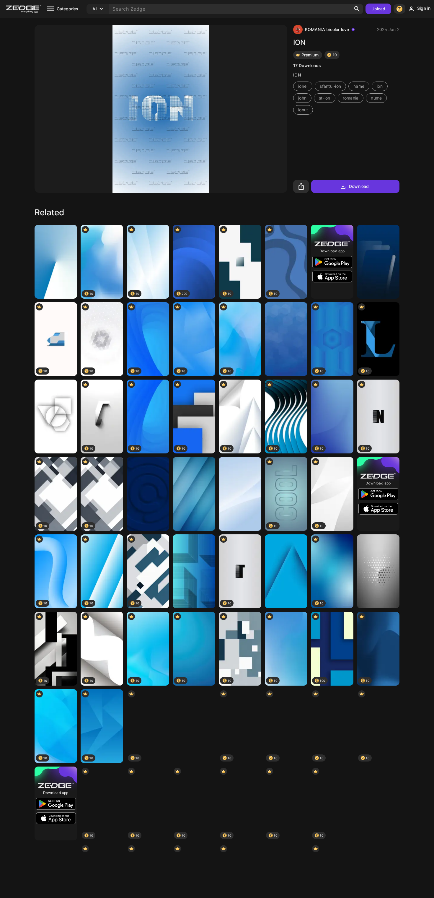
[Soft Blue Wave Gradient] (240, 494)
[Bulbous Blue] (194, 494)
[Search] (357, 9)
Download (359, 186)
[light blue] (378, 803)
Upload (378, 8)
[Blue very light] (56, 262)
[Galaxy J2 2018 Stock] (378, 262)
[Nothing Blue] (148, 494)
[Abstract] (286, 339)
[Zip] (194, 726)
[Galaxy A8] (286, 571)
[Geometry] (56, 416)
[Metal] (378, 571)
